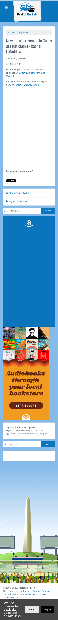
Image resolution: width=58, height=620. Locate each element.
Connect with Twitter (19, 193)
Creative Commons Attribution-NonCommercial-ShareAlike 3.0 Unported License (27, 594)
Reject (47, 609)
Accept (32, 609)
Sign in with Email (18, 201)
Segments (23, 32)
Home (11, 32)
